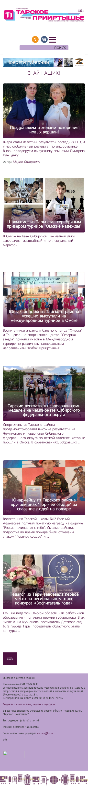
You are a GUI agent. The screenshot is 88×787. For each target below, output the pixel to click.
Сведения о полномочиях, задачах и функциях (29, 704)
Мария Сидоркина (26, 161)
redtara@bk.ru (45, 733)
